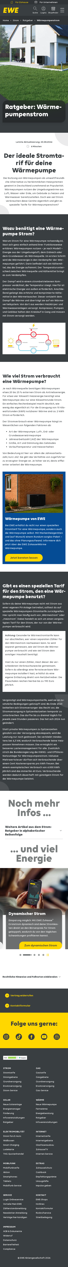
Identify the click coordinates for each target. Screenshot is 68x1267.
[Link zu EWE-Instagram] (6, 1037)
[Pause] (48, 955)
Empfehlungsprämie (46, 1176)
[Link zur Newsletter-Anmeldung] (57, 1037)
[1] (25, 955)
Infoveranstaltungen (14, 1117)
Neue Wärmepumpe (46, 1104)
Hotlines (40, 1204)
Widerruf (7, 1235)
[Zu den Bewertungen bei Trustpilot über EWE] (15, 1059)
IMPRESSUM (9, 1226)
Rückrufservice (43, 1212)
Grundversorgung (12, 1081)
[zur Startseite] (11, 10)
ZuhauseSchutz (44, 1167)
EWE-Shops (42, 1199)
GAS (38, 1068)
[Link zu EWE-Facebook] (31, 1037)
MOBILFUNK (9, 1163)
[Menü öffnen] (62, 10)
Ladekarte (8, 1149)
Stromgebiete (10, 1077)
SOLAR (6, 1100)
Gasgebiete (42, 1077)
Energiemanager (11, 1108)
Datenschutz (10, 1240)
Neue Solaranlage (12, 1104)
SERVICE (7, 1195)
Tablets (7, 1181)
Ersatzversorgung (12, 1086)
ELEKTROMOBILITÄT (14, 1131)
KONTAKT (41, 1195)
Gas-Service (42, 1090)
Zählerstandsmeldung (14, 1208)
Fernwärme (42, 1108)
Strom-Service (10, 1090)
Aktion (6, 1172)
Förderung (8, 1113)
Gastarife (41, 1072)
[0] (20, 955)
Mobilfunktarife (11, 1167)
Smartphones (10, 1176)
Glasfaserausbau (45, 1145)
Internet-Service (44, 1154)
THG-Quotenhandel (13, 1154)
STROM (7, 1068)
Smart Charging (11, 1145)
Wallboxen (8, 1140)
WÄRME (40, 1100)
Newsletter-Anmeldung (15, 1212)
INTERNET (41, 1131)
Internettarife (43, 1136)
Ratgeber (28, 20)
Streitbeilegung (44, 1217)
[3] (39, 955)
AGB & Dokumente (12, 1231)
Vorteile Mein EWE (12, 1204)
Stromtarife (9, 1072)
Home (6, 20)
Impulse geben (43, 1185)
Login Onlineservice (13, 1199)
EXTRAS (40, 1163)
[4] (43, 955)
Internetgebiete (44, 1140)
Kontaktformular (44, 1208)
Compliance (9, 1249)
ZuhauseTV (42, 1149)
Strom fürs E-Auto (12, 1136)
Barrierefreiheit (11, 1244)
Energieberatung (44, 1113)
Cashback (41, 1172)
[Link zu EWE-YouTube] (44, 1037)
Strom (16, 20)
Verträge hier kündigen (15, 1217)
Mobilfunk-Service (12, 1185)
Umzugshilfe (42, 1181)
